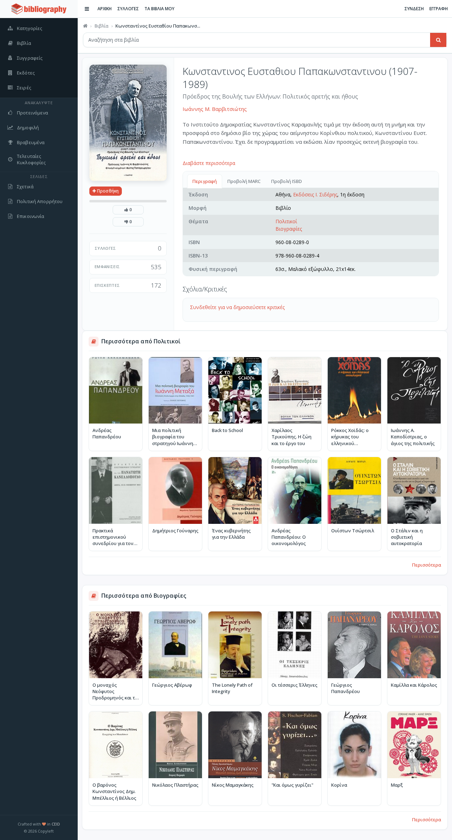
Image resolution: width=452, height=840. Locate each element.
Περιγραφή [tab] (204, 181)
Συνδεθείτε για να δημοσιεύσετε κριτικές (237, 307)
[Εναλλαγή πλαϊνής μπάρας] (87, 9)
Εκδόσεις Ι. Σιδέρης (315, 194)
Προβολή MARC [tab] (244, 181)
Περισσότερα (426, 565)
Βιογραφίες (288, 228)
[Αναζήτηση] (438, 40)
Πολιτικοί (286, 221)
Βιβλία (101, 26)
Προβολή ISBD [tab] (286, 181)
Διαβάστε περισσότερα (209, 163)
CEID (56, 824)
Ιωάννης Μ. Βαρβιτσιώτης (215, 108)
